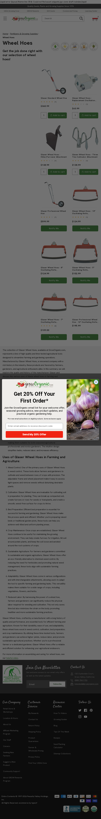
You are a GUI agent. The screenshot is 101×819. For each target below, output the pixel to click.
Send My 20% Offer (34, 434)
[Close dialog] (96, 382)
